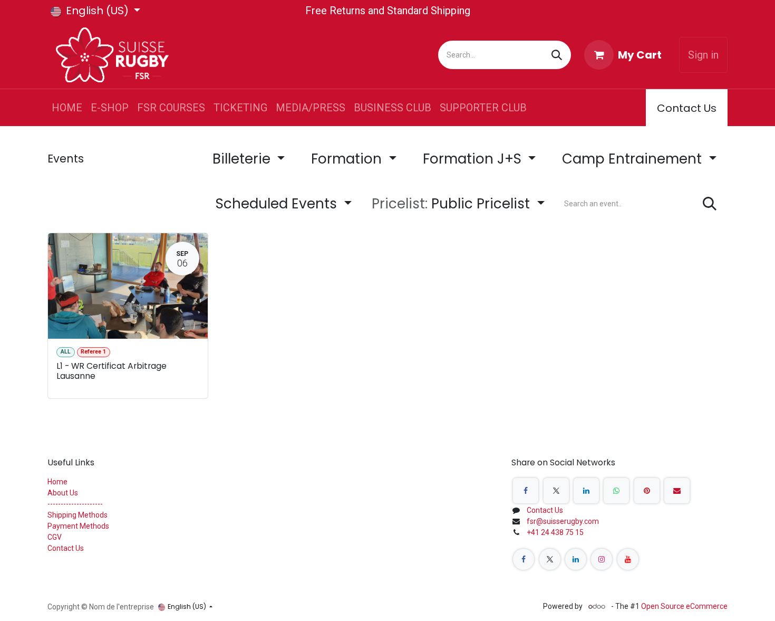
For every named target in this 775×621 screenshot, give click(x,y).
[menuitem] (66, 107)
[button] (458, 204)
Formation (348, 158)
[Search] (556, 55)
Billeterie (243, 158)
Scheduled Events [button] (278, 203)
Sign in (703, 55)
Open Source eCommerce (684, 606)
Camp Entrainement (633, 158)
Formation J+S (474, 158)
